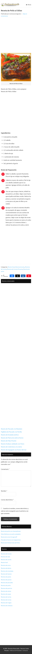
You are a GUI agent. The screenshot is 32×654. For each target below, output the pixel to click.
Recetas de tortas (6, 600)
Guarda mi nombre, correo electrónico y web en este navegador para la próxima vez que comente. (15, 510)
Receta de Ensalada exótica (10, 435)
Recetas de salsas (6, 591)
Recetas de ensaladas (7, 571)
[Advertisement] (16, 36)
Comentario (5, 469)
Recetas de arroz (6, 565)
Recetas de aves (19, 267)
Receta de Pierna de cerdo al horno (12, 438)
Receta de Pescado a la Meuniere (11, 429)
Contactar (25, 650)
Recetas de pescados (7, 582)
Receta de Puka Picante (8, 441)
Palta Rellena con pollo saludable (11, 534)
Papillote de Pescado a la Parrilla (11, 432)
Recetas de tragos (6, 603)
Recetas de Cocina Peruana (15, 269)
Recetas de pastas (6, 580)
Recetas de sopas (6, 594)
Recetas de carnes (6, 559)
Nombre (4, 491)
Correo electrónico (7, 500)
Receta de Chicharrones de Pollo (10, 543)
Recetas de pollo (6, 585)
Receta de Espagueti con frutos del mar (13, 450)
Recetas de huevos (6, 574)
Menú (29, 4)
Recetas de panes (6, 577)
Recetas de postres (6, 588)
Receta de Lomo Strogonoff (9, 537)
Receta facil (11, 267)
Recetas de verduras (6, 605)
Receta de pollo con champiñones (11, 531)
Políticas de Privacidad (16, 650)
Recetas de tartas (6, 597)
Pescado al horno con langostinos (11, 540)
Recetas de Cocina (6, 554)
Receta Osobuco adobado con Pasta (12, 444)
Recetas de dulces (6, 568)
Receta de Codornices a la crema (11, 447)
